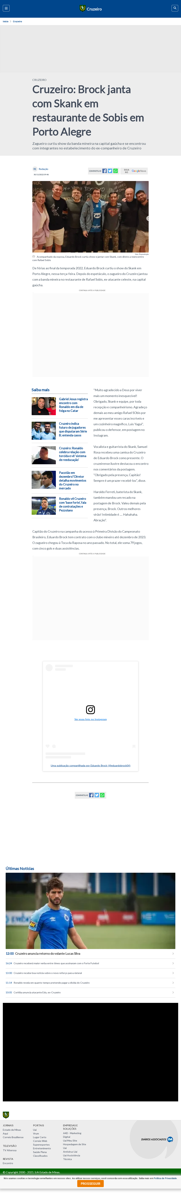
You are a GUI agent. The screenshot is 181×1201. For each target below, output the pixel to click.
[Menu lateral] (6, 8)
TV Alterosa (9, 1150)
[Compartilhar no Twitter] (110, 172)
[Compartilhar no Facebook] (104, 172)
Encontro (8, 1163)
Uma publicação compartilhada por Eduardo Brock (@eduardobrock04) (90, 765)
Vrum (36, 1133)
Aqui (5, 1133)
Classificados (40, 1155)
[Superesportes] (82, 9)
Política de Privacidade (165, 1178)
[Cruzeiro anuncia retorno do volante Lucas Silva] (90, 911)
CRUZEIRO (39, 79)
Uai (35, 1129)
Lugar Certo (39, 1137)
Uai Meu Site (70, 1140)
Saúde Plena (40, 1151)
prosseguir (90, 1183)
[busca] (175, 8)
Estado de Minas (12, 1129)
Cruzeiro (17, 21)
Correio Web (40, 1140)
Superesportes (41, 1144)
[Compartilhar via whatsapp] (115, 172)
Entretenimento (42, 1148)
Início (5, 21)
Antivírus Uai (70, 1151)
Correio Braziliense (13, 1137)
